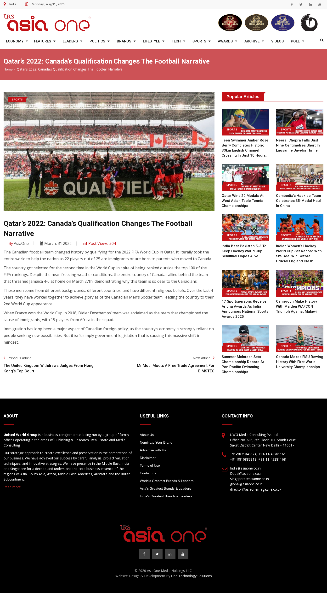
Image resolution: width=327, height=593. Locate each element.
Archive (251, 41)
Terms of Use (150, 465)
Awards (225, 41)
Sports (199, 41)
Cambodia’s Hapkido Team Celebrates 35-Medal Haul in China (298, 201)
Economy (14, 41)
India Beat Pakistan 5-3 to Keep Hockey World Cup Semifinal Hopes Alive (244, 251)
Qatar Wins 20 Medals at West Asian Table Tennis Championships (243, 201)
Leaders (70, 41)
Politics (97, 41)
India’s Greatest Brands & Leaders (166, 496)
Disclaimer (148, 458)
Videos (277, 41)
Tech (176, 41)
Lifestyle (151, 41)
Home (8, 69)
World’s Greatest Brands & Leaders (166, 481)
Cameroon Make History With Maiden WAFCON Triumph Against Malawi (296, 306)
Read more (12, 487)
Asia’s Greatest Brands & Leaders (165, 488)
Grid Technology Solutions (191, 576)
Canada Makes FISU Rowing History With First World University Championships (299, 362)
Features (42, 41)
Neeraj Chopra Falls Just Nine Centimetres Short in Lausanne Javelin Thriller (298, 145)
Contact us (148, 473)
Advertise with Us (153, 450)
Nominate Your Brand (156, 442)
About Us (147, 435)
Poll (295, 41)
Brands (124, 41)
